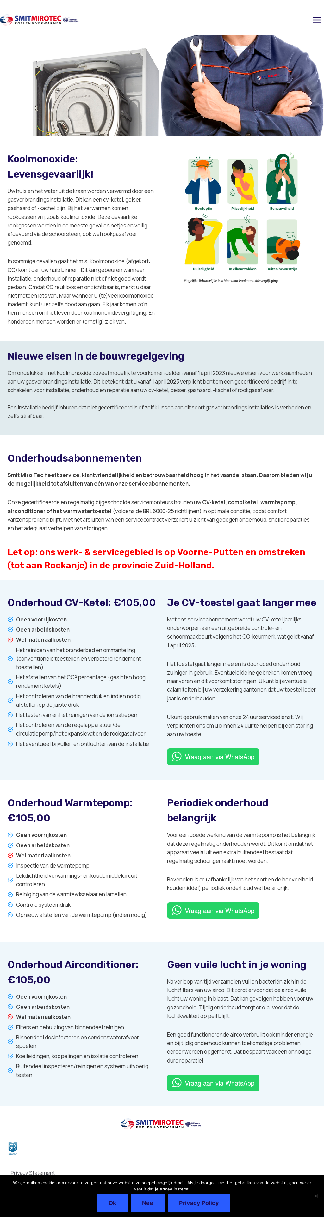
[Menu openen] (316, 19)
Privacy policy (199, 1203)
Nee (147, 1203)
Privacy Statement (33, 1173)
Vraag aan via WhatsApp (219, 756)
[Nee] (316, 1196)
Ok (112, 1203)
